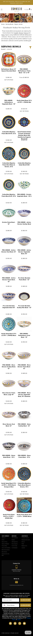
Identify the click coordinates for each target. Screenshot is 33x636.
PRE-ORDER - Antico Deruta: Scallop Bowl (24, 223)
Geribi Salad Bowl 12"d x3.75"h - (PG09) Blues (8, 334)
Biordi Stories (4, 551)
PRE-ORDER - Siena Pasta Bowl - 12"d (24, 456)
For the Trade (14, 545)
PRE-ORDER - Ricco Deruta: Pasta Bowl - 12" (24, 366)
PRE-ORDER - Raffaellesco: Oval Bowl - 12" (24, 335)
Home (2, 24)
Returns (23, 541)
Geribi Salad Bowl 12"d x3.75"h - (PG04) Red (24, 101)
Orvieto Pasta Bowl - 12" (8, 223)
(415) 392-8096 (16, 571)
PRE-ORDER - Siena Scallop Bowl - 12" (24, 425)
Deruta (21, 33)
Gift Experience (15, 541)
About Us (3, 537)
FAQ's (23, 543)
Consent (23, 547)
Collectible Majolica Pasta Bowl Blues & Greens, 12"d (8, 165)
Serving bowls (9, 24)
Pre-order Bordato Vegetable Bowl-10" (8, 307)
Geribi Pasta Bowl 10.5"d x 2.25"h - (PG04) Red (8, 516)
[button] (2, 9)
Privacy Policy (4, 545)
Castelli (16, 33)
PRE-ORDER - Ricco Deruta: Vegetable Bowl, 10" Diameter (24, 394)
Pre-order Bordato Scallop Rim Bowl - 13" (24, 307)
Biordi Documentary (6, 549)
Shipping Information (26, 539)
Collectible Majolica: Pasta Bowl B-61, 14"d (9, 195)
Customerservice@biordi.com (16, 585)
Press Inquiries (15, 543)
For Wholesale (14, 547)
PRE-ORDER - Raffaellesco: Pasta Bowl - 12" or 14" (24, 71)
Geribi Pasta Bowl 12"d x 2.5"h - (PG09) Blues (24, 515)
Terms (19, 619)
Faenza (26, 33)
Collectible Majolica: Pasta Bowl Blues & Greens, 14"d (24, 485)
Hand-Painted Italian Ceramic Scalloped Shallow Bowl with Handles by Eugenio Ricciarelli (24, 135)
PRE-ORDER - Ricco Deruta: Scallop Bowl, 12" (9, 366)
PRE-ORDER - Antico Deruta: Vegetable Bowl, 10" (24, 252)
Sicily (3, 35)
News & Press (4, 541)
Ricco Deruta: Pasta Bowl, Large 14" (8, 394)
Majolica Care (24, 545)
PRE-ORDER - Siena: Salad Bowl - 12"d (8, 456)
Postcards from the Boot (5, 554)
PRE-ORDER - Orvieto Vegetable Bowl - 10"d (24, 195)
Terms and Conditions (6, 547)
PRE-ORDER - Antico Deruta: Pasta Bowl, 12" (9, 279)
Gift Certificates (15, 537)
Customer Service (25, 537)
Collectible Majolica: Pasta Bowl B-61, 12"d (9, 132)
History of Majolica (5, 543)
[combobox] (4, 605)
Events (3, 539)
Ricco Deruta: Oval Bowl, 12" (9, 425)
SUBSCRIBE (25, 600)
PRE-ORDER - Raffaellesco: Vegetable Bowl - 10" (9, 102)
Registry (13, 539)
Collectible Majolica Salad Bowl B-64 (24, 164)
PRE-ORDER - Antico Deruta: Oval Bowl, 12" (8, 251)
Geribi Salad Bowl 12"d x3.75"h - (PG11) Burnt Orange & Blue (8, 485)
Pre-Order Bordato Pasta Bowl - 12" (24, 279)
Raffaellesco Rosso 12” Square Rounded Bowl (8, 70)
